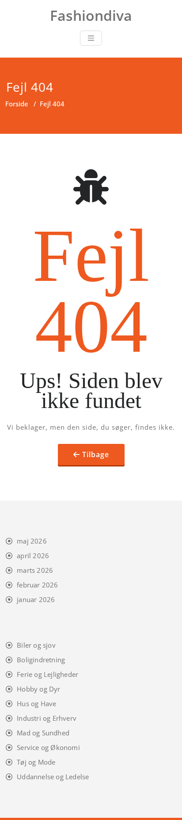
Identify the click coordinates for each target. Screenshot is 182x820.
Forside (16, 103)
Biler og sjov (36, 645)
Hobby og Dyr (38, 688)
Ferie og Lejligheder (47, 674)
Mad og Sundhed (43, 732)
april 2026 (33, 555)
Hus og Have (36, 703)
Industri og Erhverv (46, 718)
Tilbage (95, 454)
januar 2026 (36, 599)
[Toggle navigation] (91, 38)
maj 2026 (32, 540)
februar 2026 (37, 584)
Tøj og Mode (36, 762)
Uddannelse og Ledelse (53, 776)
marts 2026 (35, 570)
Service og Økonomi (48, 747)
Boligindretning (41, 659)
